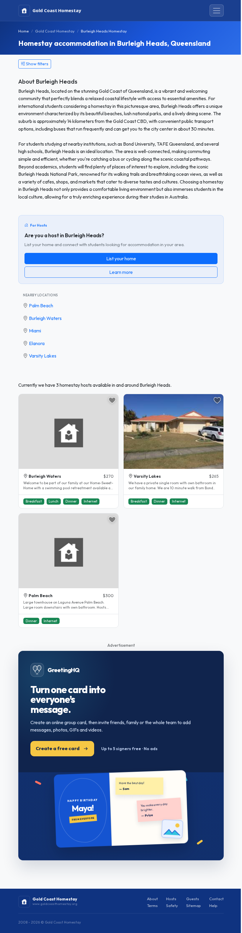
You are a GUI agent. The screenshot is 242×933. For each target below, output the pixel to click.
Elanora (37, 343)
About (152, 898)
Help (213, 905)
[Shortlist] (112, 400)
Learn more (121, 272)
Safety (172, 905)
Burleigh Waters (45, 318)
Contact (216, 898)
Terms (152, 905)
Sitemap (193, 905)
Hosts (171, 898)
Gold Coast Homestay (55, 31)
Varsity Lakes (42, 356)
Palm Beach (41, 305)
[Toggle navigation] (217, 10)
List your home (121, 258)
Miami (35, 331)
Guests (192, 898)
